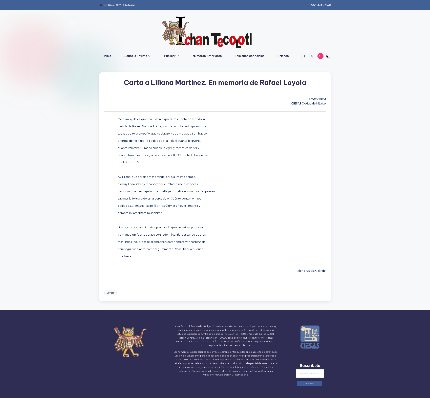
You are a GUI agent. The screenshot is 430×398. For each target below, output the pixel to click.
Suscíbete (310, 384)
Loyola (110, 292)
